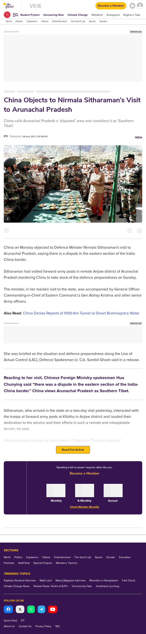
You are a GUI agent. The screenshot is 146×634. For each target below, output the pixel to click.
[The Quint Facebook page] (8, 609)
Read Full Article (73, 450)
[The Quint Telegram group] (41, 609)
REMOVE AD (135, 32)
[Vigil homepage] (36, 8)
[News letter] (132, 5)
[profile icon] (139, 5)
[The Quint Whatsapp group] (31, 609)
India (138, 137)
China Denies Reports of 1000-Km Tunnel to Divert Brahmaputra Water (81, 313)
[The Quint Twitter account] (20, 609)
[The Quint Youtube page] (52, 609)
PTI (6, 136)
